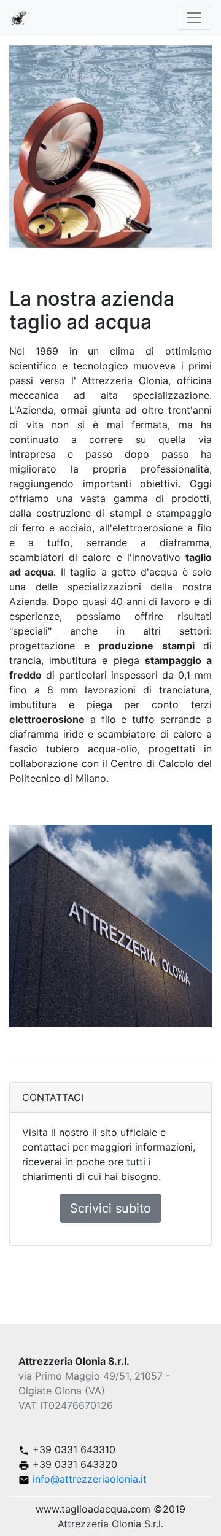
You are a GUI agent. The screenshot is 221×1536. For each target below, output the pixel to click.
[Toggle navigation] (194, 18)
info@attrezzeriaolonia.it (88, 1479)
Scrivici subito (110, 1208)
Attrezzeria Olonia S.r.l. (110, 1524)
